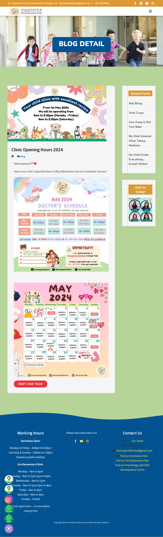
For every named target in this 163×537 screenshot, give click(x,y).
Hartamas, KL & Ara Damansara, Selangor (33, 3)
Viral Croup (136, 113)
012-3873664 (102, 3)
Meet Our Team (31, 384)
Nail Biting (135, 103)
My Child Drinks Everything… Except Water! (139, 159)
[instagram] (153, 3)
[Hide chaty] (9, 528)
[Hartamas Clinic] (9, 479)
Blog (22, 156)
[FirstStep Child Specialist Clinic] (25, 11)
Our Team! (138, 441)
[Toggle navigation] (150, 11)
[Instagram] (9, 499)
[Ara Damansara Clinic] (9, 489)
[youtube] (147, 3)
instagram (87, 441)
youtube (81, 441)
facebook (75, 441)
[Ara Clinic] (9, 519)
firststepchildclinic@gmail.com (74, 3)
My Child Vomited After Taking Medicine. (140, 140)
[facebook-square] (141, 3)
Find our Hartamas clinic (134, 456)
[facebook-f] (135, 3)
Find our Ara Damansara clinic (132, 460)
